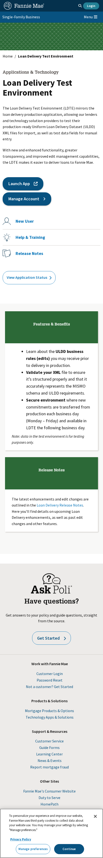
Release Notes (29, 253)
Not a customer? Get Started (49, 686)
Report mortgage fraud (49, 767)
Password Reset (50, 680)
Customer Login (49, 673)
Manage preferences (33, 849)
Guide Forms (49, 747)
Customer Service (49, 741)
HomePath (49, 804)
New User (25, 221)
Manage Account (23, 199)
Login (91, 6)
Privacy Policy (20, 839)
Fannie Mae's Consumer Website (49, 791)
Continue (69, 849)
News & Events (50, 760)
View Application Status (27, 277)
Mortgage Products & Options (49, 710)
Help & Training (30, 237)
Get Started (48, 638)
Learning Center (49, 754)
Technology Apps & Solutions (50, 717)
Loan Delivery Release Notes (60, 505)
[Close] (95, 816)
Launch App (19, 183)
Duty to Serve (49, 797)
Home (8, 56)
